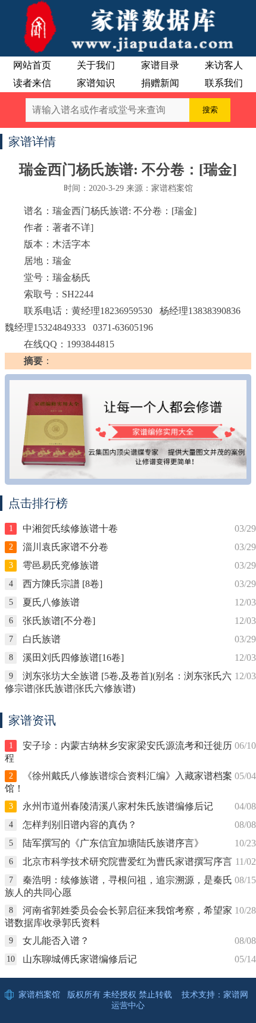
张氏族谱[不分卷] (59, 621)
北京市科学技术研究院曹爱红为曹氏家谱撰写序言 (127, 861)
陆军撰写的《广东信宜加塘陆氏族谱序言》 (113, 843)
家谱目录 (160, 65)
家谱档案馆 (39, 994)
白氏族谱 (42, 639)
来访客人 (224, 65)
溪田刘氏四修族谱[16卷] (73, 657)
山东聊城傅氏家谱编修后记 (80, 959)
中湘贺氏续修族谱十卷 (70, 528)
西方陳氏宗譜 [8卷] (62, 584)
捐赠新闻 (160, 83)
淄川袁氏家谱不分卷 (65, 547)
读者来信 (32, 83)
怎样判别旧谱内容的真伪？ (80, 825)
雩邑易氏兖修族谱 (61, 565)
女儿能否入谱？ (56, 941)
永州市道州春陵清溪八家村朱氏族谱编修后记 (118, 806)
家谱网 (235, 994)
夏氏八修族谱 (51, 602)
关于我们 (96, 65)
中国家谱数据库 (128, 27)
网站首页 (32, 65)
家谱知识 (96, 83)
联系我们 (224, 83)
